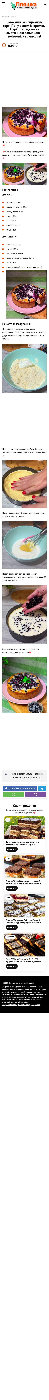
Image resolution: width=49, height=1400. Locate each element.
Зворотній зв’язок (9, 1005)
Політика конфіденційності (29, 1005)
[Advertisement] (24, 79)
